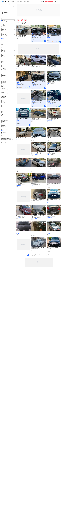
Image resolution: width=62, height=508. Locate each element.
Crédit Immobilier (17, 1)
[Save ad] (29, 26)
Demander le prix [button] (20, 68)
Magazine (28, 1)
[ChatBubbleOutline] (41, 41)
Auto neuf (9, 1)
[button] (4, 90)
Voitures (2, 11)
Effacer (14, 4)
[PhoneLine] (45, 41)
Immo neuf (12, 1)
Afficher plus (2, 38)
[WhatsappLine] (43, 41)
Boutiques (25, 1)
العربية (58, 1)
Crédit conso (21, 1)
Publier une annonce (49, 1)
